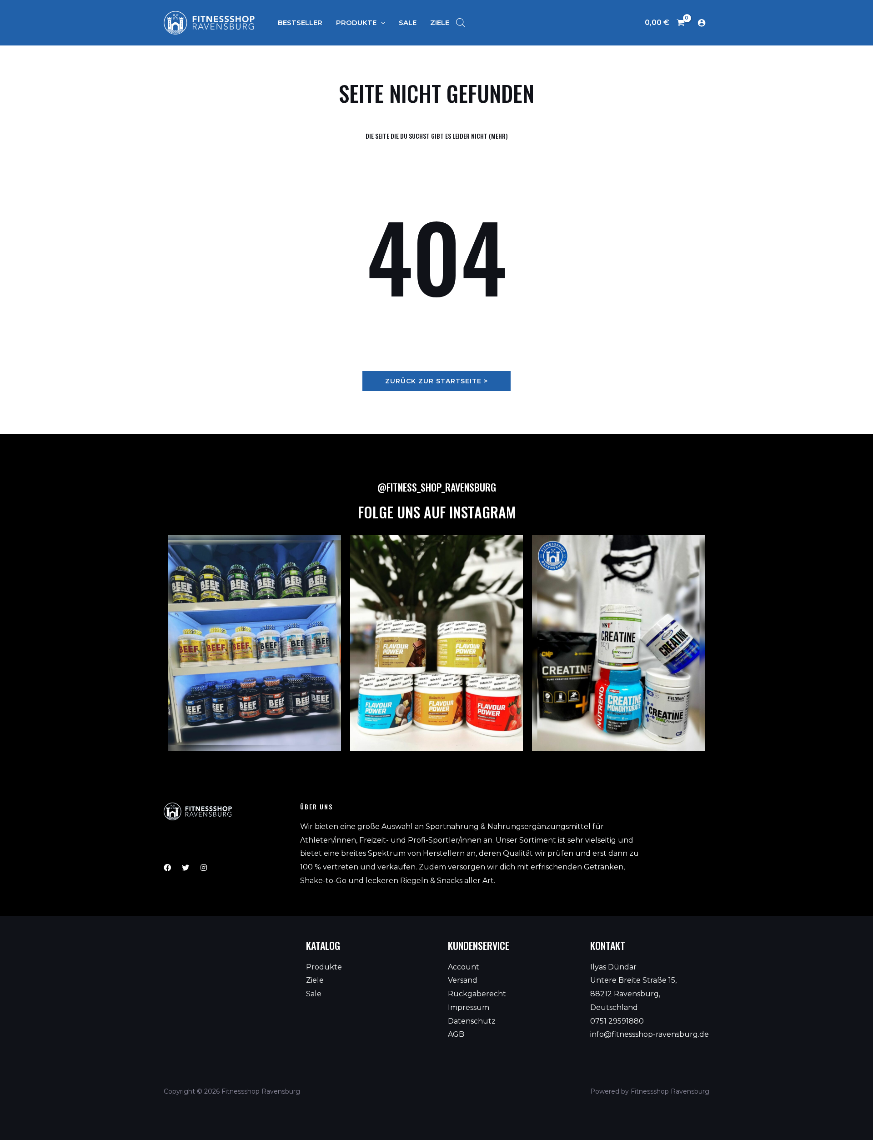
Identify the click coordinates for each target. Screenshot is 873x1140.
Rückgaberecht (477, 993)
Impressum (468, 1007)
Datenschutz (472, 1021)
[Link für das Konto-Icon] (701, 23)
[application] (380, 22)
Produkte (324, 967)
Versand (462, 980)
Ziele (315, 980)
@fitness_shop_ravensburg (436, 487)
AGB (456, 1034)
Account (463, 967)
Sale (313, 993)
